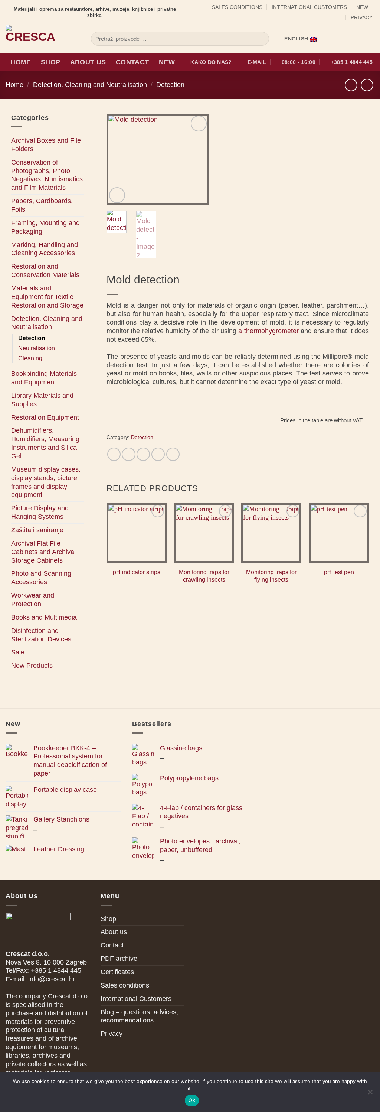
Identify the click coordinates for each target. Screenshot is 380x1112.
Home (20, 62)
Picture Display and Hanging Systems (40, 512)
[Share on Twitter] (128, 454)
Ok (192, 1100)
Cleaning (30, 358)
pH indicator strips (136, 572)
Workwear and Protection (32, 600)
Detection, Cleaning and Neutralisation (90, 84)
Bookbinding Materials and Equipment (44, 378)
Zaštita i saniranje (37, 530)
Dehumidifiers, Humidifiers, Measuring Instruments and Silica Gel (45, 443)
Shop (50, 62)
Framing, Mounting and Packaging (45, 227)
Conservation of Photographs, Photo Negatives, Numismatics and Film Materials (47, 175)
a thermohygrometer (268, 331)
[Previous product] (367, 85)
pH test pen (339, 572)
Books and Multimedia (44, 617)
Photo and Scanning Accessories (41, 578)
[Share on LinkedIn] (173, 454)
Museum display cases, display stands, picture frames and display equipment (46, 482)
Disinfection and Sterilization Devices (41, 635)
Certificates (117, 972)
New (362, 7)
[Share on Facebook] (114, 454)
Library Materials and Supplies (42, 400)
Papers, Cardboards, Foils (42, 205)
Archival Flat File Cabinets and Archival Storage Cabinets (43, 552)
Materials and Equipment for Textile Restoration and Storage (47, 296)
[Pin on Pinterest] (158, 454)
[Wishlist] (332, 39)
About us (88, 62)
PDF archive (119, 958)
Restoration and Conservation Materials (45, 271)
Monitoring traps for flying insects (271, 576)
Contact (132, 62)
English (296, 39)
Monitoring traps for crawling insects (204, 576)
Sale (17, 652)
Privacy (362, 17)
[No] (370, 1094)
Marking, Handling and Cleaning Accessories (44, 249)
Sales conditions (237, 7)
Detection (170, 84)
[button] (350, 39)
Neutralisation (36, 348)
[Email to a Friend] (143, 454)
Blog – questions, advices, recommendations (139, 1016)
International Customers (309, 7)
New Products (32, 665)
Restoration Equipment (45, 417)
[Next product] (351, 85)
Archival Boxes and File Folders (46, 145)
